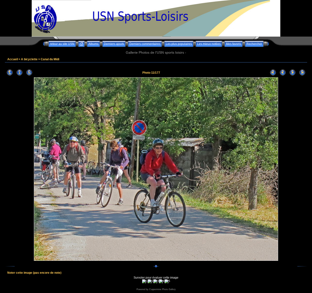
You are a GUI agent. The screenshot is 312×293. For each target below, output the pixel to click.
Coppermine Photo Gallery (162, 289)
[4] (162, 281)
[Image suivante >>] (292, 73)
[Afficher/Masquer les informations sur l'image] (19, 73)
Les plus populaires (179, 44)
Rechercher (254, 44)
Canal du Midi (50, 59)
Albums (93, 44)
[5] (167, 281)
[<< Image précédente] (283, 73)
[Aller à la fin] (302, 73)
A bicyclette (29, 59)
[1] (145, 281)
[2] (150, 281)
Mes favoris (233, 44)
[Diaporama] (29, 73)
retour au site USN (62, 44)
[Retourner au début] (273, 73)
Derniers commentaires (144, 44)
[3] (156, 281)
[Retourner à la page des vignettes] (10, 73)
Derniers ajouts (114, 44)
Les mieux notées (209, 44)
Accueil (12, 59)
